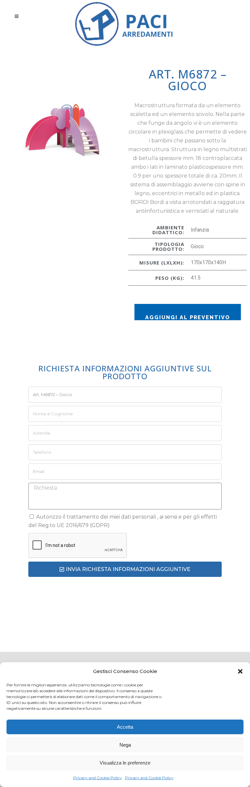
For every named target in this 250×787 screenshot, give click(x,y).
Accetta (125, 727)
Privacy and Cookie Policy (97, 777)
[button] (240, 671)
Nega (125, 745)
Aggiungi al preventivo (187, 317)
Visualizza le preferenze (125, 763)
